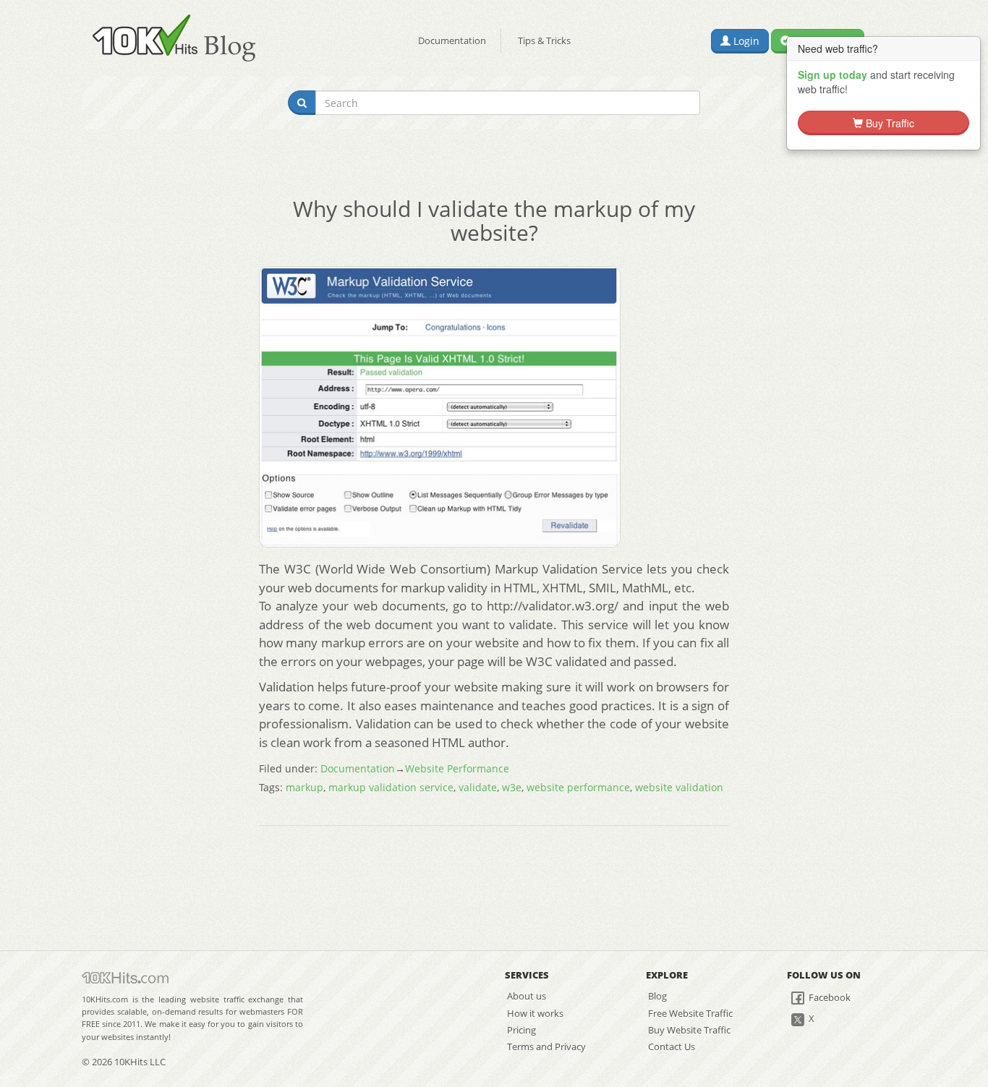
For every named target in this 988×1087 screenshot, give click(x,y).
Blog (657, 995)
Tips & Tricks (544, 40)
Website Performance (457, 768)
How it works (535, 1013)
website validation (679, 787)
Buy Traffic (888, 123)
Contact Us (671, 1046)
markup (304, 787)
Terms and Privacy (546, 1046)
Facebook (828, 997)
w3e (511, 787)
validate (478, 787)
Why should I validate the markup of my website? (494, 220)
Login (745, 41)
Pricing (521, 1029)
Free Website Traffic (690, 1013)
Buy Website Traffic (689, 1029)
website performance (578, 787)
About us (526, 995)
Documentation (452, 40)
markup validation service (390, 787)
